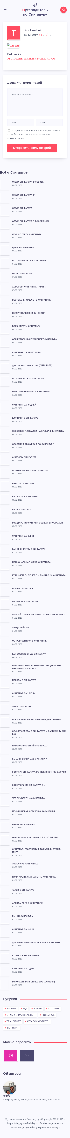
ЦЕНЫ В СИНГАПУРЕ (23, 248)
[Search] (63, 10)
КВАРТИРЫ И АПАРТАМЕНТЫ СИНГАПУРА (34, 877)
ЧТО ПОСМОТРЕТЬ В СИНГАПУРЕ (29, 261)
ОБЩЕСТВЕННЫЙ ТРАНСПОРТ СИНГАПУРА (34, 339)
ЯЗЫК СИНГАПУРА (21, 707)
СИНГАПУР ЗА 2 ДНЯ (23, 536)
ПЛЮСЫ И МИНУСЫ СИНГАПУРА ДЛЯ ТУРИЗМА (36, 720)
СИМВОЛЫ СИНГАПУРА (24, 457)
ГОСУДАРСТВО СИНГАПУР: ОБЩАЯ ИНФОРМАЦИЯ (38, 523)
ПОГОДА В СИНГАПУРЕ (24, 680)
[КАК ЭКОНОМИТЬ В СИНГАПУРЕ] (5, 551)
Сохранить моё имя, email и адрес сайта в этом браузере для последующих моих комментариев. (33, 134)
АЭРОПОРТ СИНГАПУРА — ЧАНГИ (29, 287)
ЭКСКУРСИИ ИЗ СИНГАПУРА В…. (28, 785)
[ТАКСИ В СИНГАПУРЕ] (5, 892)
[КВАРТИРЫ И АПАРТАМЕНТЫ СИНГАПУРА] (5, 879)
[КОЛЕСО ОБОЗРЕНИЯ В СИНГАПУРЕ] (5, 394)
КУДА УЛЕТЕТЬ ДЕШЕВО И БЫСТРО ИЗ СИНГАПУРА (39, 575)
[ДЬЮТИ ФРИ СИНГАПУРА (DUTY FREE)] (5, 368)
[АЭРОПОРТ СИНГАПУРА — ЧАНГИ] (5, 289)
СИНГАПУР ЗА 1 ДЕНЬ (23, 693)
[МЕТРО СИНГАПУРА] (5, 276)
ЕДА (24, 1009)
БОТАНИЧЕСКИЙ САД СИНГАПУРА (30, 759)
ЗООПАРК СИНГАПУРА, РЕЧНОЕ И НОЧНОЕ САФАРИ (39, 772)
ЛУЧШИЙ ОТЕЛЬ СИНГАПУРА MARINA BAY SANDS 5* (38, 615)
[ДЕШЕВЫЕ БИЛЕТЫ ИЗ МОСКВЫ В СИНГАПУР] (5, 945)
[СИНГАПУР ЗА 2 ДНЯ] (5, 538)
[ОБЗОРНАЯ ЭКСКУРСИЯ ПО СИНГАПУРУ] (5, 447)
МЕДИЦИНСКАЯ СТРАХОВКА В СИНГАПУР (34, 811)
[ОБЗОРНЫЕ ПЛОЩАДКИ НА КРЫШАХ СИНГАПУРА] (5, 433)
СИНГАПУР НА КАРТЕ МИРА (26, 353)
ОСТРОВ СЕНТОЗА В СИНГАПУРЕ (29, 641)
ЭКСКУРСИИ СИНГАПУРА (25, 864)
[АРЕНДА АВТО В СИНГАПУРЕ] (5, 906)
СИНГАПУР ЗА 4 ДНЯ (23, 969)
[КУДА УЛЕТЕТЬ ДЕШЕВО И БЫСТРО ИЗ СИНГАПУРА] (5, 578)
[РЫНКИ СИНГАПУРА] (5, 919)
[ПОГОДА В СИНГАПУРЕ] (5, 683)
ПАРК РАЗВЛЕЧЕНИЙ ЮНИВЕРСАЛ (30, 746)
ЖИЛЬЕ (37, 1009)
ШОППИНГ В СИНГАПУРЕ (25, 418)
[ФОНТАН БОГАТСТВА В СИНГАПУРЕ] (5, 473)
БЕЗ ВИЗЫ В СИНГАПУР (24, 497)
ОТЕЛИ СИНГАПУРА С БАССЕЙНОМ (30, 221)
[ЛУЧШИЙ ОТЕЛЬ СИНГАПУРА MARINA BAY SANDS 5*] (5, 617)
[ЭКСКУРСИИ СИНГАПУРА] (5, 866)
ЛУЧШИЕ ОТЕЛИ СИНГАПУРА (27, 235)
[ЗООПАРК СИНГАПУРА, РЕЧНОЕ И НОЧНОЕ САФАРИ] (5, 774)
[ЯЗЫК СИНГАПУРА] (5, 709)
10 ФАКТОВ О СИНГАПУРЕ (25, 956)
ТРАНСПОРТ (14, 1021)
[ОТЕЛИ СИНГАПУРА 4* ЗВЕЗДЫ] (5, 184)
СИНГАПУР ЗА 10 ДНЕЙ (24, 405)
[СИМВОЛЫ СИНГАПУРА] (5, 460)
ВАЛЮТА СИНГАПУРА (23, 484)
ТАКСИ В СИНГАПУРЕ (23, 890)
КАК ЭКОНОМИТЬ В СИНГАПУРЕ (28, 549)
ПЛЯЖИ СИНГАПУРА (22, 589)
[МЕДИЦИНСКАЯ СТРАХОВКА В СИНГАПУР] (5, 814)
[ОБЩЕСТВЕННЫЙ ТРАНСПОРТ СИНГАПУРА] (5, 342)
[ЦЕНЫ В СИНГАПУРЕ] (5, 250)
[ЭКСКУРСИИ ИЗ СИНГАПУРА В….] (5, 787)
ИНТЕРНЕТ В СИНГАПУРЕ (25, 602)
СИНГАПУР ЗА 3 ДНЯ (23, 929)
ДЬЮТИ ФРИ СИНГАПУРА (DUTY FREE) (32, 366)
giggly (6, 1096)
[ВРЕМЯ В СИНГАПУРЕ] (5, 827)
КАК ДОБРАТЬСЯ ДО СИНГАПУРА (29, 654)
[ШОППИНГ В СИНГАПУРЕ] (5, 420)
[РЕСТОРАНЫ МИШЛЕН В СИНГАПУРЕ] (5, 302)
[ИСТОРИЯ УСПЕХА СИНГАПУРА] (5, 381)
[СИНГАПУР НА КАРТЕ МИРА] (5, 355)
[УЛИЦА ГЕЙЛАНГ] (5, 630)
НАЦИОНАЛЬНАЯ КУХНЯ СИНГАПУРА (31, 562)
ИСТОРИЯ (54, 1009)
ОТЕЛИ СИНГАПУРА (22, 208)
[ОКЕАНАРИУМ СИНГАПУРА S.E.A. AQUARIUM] (5, 840)
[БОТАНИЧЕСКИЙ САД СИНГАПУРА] (5, 761)
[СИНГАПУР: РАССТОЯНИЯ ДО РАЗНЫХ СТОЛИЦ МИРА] (5, 853)
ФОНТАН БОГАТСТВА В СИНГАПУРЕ (30, 471)
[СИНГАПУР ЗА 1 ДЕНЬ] (5, 696)
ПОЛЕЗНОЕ (48, 1015)
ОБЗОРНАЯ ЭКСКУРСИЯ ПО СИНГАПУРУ (33, 444)
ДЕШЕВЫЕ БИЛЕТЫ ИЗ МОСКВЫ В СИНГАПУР (36, 943)
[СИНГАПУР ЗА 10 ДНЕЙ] (5, 407)
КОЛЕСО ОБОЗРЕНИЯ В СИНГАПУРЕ (31, 392)
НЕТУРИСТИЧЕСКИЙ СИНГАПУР (28, 313)
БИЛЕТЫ (11, 1009)
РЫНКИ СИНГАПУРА (22, 916)
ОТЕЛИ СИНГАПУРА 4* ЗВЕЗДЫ (28, 182)
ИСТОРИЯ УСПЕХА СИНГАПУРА (28, 379)
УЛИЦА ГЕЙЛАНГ (20, 628)
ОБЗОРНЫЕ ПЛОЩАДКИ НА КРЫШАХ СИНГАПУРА (38, 431)
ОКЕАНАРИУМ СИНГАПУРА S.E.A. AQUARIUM (35, 838)
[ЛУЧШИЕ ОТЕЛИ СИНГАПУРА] (5, 237)
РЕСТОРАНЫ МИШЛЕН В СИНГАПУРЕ (31, 58)
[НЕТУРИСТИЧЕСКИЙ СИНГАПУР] (5, 315)
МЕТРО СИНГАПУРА (22, 274)
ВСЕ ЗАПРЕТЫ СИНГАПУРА (26, 326)
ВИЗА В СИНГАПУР (22, 510)
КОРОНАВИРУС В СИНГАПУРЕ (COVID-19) (33, 982)
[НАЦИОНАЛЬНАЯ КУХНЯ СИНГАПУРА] (5, 565)
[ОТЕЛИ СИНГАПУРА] (5, 211)
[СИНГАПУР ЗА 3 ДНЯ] (5, 932)
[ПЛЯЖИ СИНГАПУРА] (5, 591)
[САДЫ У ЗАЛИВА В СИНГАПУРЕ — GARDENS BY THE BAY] (5, 735)
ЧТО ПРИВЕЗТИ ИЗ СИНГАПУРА (28, 798)
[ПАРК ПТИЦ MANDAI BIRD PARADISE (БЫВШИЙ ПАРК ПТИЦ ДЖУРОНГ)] (5, 669)
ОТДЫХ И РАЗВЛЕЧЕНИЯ (21, 1015)
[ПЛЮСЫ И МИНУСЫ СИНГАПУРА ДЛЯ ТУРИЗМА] (5, 722)
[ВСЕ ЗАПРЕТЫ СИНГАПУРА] (5, 329)
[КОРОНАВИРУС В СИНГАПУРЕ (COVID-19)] (5, 984)
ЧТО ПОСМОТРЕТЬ (38, 1021)
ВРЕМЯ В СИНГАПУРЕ (23, 825)
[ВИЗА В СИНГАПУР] (5, 512)
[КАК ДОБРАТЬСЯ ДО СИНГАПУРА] (5, 656)
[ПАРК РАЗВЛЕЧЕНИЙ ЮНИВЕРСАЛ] (5, 748)
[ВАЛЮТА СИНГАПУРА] (5, 486)
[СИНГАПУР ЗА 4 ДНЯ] (5, 971)
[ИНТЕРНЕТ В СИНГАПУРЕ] (5, 604)
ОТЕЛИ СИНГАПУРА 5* (23, 195)
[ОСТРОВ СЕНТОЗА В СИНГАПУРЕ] (5, 643)
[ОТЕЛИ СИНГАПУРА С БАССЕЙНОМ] (5, 224)
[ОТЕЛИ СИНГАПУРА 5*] (5, 197)
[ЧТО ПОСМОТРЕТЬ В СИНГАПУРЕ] (5, 263)
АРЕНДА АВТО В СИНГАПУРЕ (27, 903)
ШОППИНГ (13, 1028)
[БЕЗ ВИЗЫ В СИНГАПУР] (5, 499)
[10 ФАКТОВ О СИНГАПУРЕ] (5, 958)
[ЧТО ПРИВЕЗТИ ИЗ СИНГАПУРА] (5, 801)
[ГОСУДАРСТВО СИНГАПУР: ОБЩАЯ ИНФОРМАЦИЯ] (5, 525)
